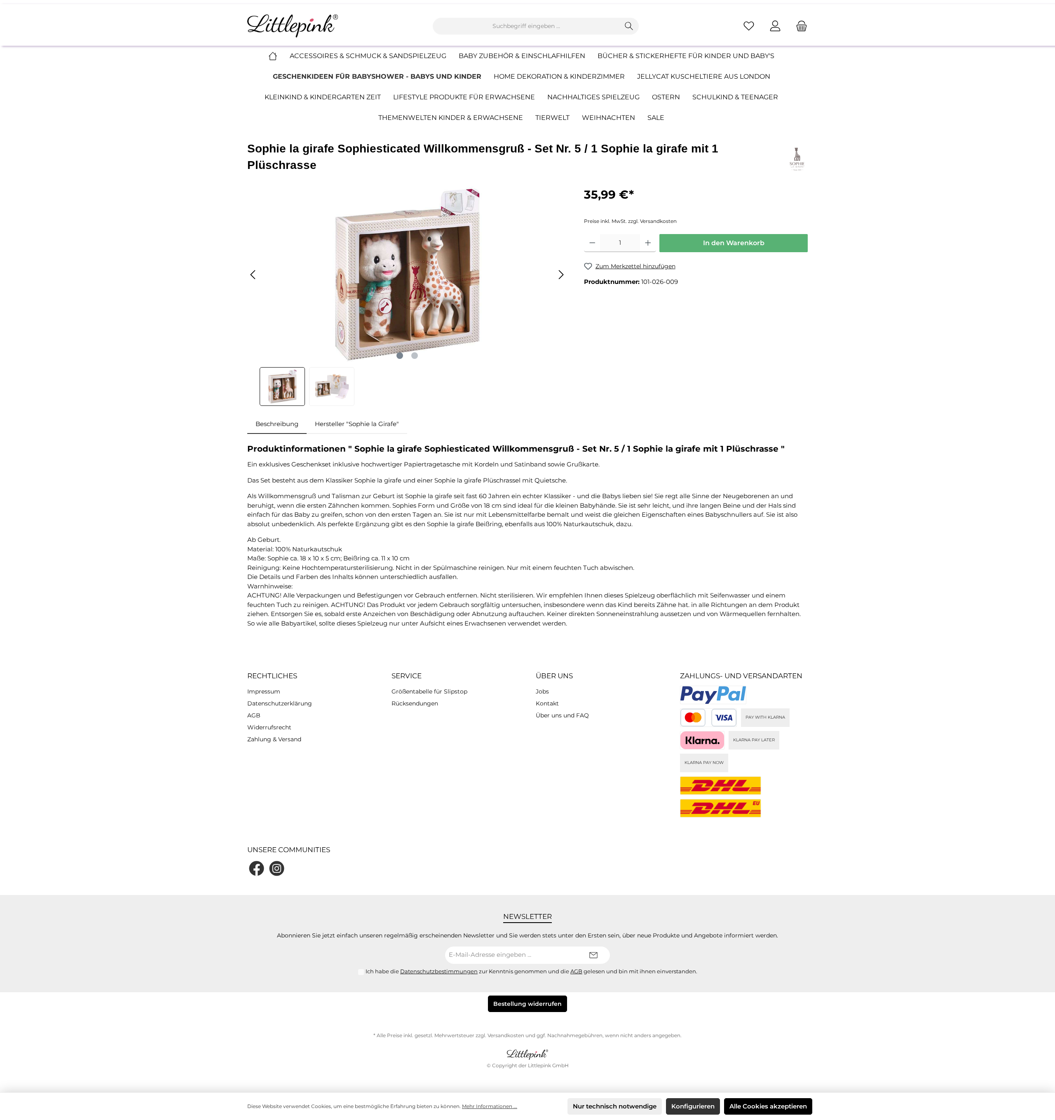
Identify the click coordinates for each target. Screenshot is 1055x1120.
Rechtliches (272, 676)
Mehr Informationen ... (489, 1106)
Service (407, 676)
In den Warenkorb (733, 243)
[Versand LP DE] (720, 785)
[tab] (277, 424)
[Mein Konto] (775, 26)
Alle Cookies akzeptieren (768, 1106)
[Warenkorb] (799, 26)
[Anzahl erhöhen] (648, 243)
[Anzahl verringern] (592, 243)
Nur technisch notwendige (614, 1106)
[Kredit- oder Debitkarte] (708, 717)
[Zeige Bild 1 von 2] (399, 355)
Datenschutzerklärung (279, 703)
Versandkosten (506, 1035)
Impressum (263, 691)
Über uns (554, 676)
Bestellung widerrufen (527, 1004)
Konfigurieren (693, 1106)
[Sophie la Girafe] (797, 158)
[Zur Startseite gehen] (292, 25)
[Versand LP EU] (720, 808)
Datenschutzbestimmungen (439, 971)
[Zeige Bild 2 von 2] (414, 355)
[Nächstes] (561, 274)
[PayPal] (713, 695)
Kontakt (547, 703)
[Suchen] (629, 26)
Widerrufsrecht (269, 727)
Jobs (542, 691)
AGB (253, 715)
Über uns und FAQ (562, 715)
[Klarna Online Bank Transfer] (702, 740)
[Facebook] (256, 868)
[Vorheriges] (253, 274)
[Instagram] (276, 868)
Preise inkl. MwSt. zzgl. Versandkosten (630, 221)
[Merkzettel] (749, 26)
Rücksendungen (415, 703)
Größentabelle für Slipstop (429, 691)
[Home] (279, 56)
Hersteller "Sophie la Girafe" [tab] (357, 424)
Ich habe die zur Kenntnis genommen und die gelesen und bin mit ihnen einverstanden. (531, 971)
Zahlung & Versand (274, 739)
